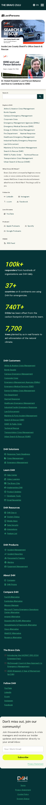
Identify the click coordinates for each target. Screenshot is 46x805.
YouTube (10, 214)
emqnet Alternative (12, 616)
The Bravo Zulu (13, 483)
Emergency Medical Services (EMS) (18, 126)
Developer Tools (14, 496)
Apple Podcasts (13, 226)
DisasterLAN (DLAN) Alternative (17, 621)
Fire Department (11, 133)
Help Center (12, 475)
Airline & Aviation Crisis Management (19, 109)
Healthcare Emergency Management (19, 137)
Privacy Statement (35, 764)
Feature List (12, 533)
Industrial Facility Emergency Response (20, 140)
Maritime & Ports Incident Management (20, 148)
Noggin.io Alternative (13, 637)
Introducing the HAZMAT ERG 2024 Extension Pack (22, 657)
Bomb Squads (10, 112)
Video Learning (13, 479)
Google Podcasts (14, 231)
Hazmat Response (27, 133)
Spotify (31, 226)
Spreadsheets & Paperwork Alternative (20, 625)
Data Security (12, 525)
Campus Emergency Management (18, 116)
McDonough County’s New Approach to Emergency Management (24, 665)
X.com (7, 696)
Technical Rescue (31, 155)
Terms (23, 785)
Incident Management (16, 550)
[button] (36, 5)
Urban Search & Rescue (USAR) (17, 162)
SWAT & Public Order (12, 155)
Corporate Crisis (11, 119)
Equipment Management (17, 566)
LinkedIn (10, 196)
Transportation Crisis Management (18, 158)
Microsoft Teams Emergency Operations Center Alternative (21, 611)
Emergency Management (17, 462)
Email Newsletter (14, 500)
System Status (13, 517)
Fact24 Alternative (12, 597)
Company (11, 580)
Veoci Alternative (11, 629)
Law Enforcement (11, 144)
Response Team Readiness (18, 454)
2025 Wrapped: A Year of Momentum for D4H (23, 673)
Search (5, 93)
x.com (9, 202)
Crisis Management (15, 458)
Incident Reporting (15, 554)
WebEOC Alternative (12, 633)
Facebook (24, 202)
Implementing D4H (14, 487)
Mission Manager (11, 605)
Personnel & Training (16, 558)
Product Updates (14, 492)
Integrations (12, 529)
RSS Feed (11, 243)
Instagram (25, 196)
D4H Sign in (12, 512)
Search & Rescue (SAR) (13, 151)
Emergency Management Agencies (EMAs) (21, 123)
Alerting (10, 562)
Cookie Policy (23, 794)
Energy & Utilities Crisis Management (19, 130)
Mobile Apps (12, 521)
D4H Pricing (12, 584)
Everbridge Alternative (13, 601)
